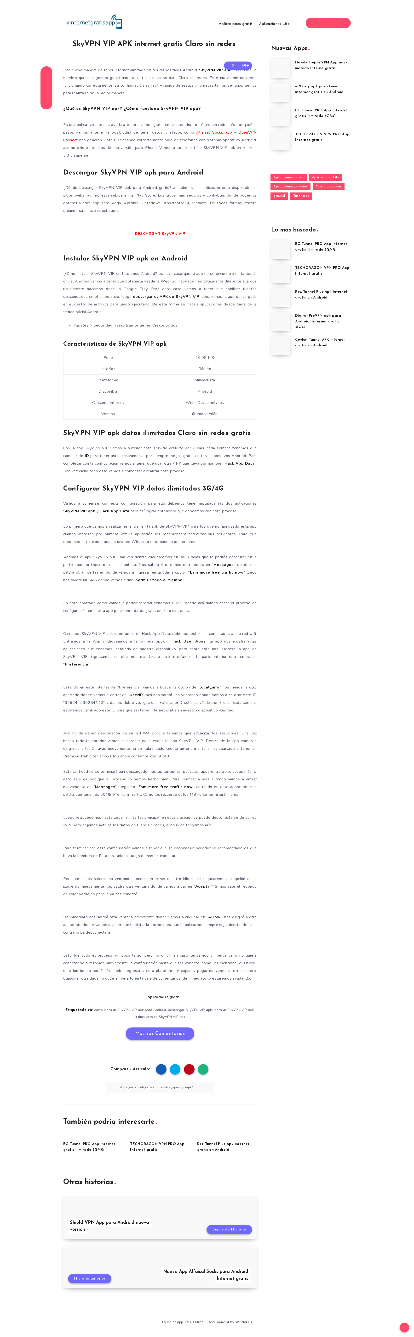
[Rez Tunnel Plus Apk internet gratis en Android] (280, 297)
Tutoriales (301, 196)
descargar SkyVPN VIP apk (190, 1010)
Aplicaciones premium (290, 186)
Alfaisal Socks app (214, 132)
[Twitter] (324, 23)
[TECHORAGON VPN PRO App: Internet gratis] (280, 140)
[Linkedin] (333, 23)
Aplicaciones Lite (274, 24)
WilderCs (243, 1322)
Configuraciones (329, 186)
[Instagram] (341, 23)
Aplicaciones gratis (236, 24)
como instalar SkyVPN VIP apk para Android (130, 1010)
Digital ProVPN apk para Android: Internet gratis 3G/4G (318, 321)
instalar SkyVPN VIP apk (234, 1010)
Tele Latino (194, 1322)
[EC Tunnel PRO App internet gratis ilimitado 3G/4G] (280, 116)
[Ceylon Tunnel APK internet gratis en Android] (280, 345)
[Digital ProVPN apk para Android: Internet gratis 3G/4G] (280, 321)
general (279, 196)
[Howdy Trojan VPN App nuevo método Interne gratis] (280, 68)
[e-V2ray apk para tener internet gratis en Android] (280, 92)
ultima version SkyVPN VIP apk (160, 1017)
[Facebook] (315, 23)
